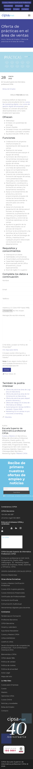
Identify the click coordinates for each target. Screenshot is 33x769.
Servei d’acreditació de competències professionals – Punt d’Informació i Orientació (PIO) (15, 648)
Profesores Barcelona (9, 620)
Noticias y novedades (9, 703)
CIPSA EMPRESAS (8, 638)
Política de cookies (8, 665)
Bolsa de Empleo (9, 89)
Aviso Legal (5, 673)
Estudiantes (8, 6)
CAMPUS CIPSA (7, 642)
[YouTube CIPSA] (12, 528)
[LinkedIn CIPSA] (17, 528)
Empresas (19, 6)
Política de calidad (8, 662)
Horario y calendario (9, 627)
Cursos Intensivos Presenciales (13, 593)
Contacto (25, 9)
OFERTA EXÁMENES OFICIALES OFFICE (16, 571)
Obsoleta (8, 417)
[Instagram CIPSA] (21, 528)
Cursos (4, 436)
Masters (4, 692)
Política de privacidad (9, 669)
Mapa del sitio (6, 676)
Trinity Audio (19, 94)
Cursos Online (6, 700)
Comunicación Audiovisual (11, 604)
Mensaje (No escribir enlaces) (14, 315)
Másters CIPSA (21, 453)
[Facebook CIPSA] (3, 528)
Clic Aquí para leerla (10, 350)
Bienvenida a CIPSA (8, 654)
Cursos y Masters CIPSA (10, 634)
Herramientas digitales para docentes (15, 608)
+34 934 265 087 (7, 514)
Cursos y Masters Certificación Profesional (16, 2)
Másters (12, 436)
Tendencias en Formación (11, 616)
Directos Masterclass (9, 575)
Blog (27, 6)
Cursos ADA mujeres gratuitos (12, 589)
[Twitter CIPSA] (8, 528)
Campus (7, 9)
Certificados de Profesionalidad (13, 597)
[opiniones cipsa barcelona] (11, 542)
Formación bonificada (9, 600)
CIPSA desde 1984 (8, 658)
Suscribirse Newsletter (9, 631)
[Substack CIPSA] (3, 531)
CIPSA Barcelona (7, 623)
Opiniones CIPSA (7, 696)
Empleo (16, 9)
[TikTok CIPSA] (26, 528)
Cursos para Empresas (9, 685)
